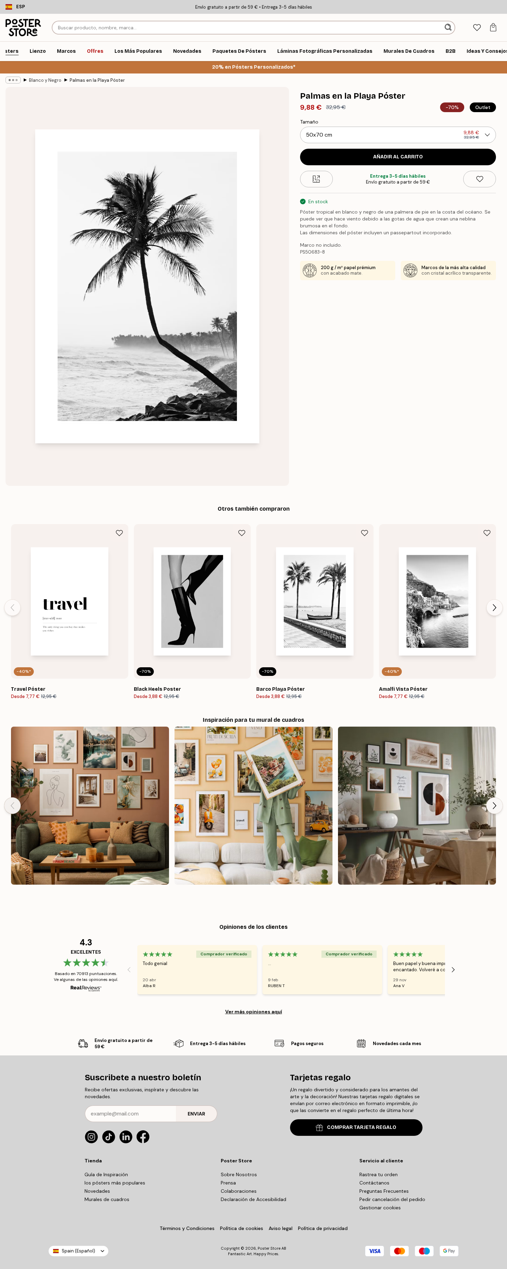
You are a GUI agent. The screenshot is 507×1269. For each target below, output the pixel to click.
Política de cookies (241, 1228)
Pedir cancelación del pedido (392, 1199)
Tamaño (309, 122)
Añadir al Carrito (398, 157)
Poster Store (269, 1248)
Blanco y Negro (45, 80)
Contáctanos (374, 1183)
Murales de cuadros (106, 1199)
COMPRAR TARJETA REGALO (361, 1127)
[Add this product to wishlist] (479, 179)
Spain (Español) (78, 1251)
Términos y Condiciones (187, 1228)
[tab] (477, 27)
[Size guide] (316, 179)
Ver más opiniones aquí (253, 1012)
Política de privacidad (323, 1228)
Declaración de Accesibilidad (253, 1199)
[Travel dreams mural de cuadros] (253, 806)
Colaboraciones (239, 1191)
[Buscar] (449, 28)
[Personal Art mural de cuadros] (90, 806)
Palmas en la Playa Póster (97, 80)
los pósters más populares (114, 1183)
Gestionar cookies (380, 1207)
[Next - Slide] (494, 607)
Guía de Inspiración (106, 1174)
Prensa (228, 1183)
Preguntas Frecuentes (384, 1191)
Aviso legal (280, 1228)
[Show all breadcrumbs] (13, 80)
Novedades (97, 1191)
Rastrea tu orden (378, 1174)
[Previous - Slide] (12, 607)
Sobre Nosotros (239, 1174)
